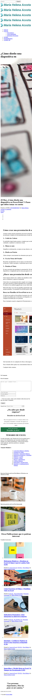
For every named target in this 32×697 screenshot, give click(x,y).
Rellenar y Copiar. (18, 456)
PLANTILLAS (18, 619)
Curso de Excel (13, 567)
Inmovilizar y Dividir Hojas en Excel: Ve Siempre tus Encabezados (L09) (17, 669)
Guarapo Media (9, 694)
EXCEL (20, 567)
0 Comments (8, 209)
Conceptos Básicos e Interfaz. (21, 450)
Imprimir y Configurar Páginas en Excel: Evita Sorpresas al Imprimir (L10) (15, 642)
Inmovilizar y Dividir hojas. (21, 462)
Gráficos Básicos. (18, 461)
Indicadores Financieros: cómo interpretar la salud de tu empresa (15, 615)
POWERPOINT (15, 208)
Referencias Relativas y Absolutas (22, 455)
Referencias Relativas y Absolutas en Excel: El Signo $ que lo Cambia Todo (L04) (17, 562)
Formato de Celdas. (19, 452)
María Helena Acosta (9, 569)
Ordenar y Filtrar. (18, 458)
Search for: (3, 406)
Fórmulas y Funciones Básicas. (22, 453)
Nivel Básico (26, 567)
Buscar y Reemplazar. (19, 459)
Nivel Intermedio (18, 593)
